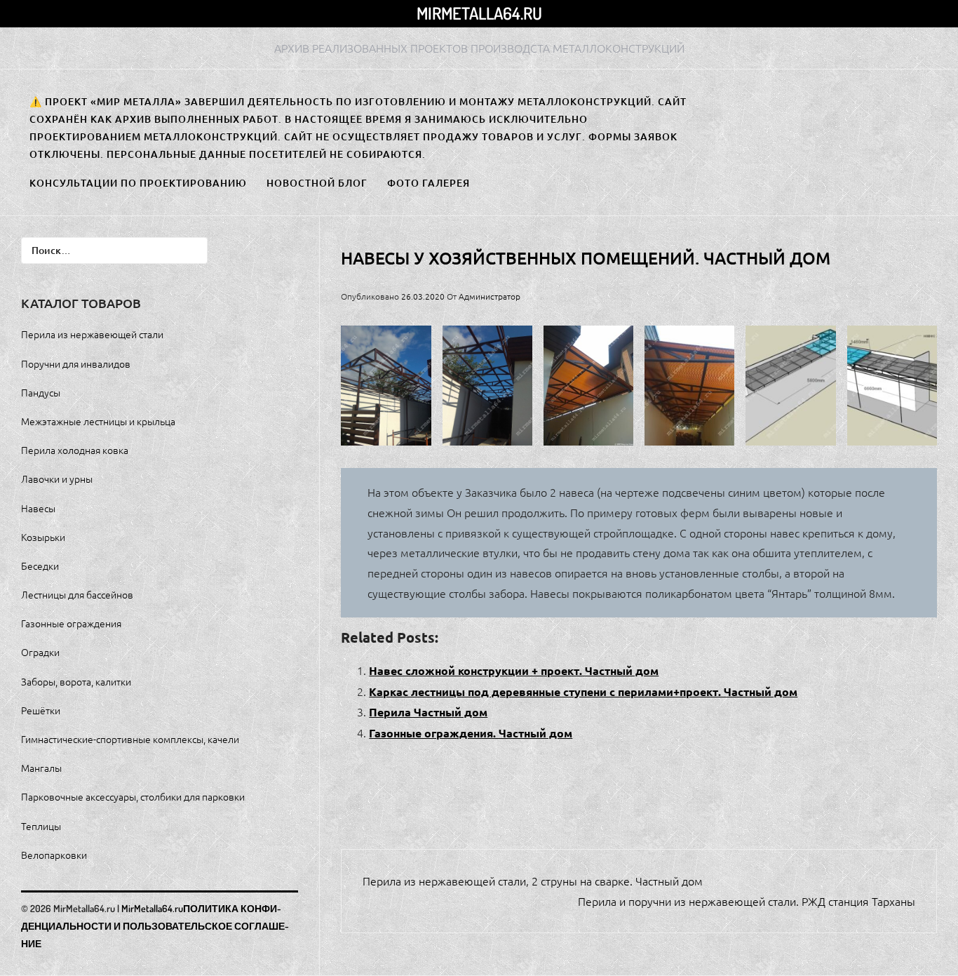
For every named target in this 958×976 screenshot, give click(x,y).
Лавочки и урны (57, 479)
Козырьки (43, 537)
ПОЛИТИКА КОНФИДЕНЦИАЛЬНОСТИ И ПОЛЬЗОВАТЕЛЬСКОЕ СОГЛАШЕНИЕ (155, 925)
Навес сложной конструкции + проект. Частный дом (514, 670)
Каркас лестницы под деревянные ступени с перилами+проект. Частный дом (583, 691)
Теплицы (41, 826)
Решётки (40, 710)
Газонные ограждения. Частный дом (470, 733)
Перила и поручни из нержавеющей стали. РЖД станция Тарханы (746, 901)
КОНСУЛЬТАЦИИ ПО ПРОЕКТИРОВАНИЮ (138, 182)
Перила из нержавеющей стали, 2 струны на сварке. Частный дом (533, 880)
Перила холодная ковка (74, 450)
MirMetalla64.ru (479, 13)
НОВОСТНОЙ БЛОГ (317, 182)
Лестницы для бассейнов (77, 594)
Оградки (40, 652)
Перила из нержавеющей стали (92, 334)
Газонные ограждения (71, 623)
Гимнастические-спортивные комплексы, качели (130, 739)
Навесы (38, 508)
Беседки (40, 566)
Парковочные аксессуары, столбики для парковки (133, 796)
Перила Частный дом (428, 711)
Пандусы (40, 392)
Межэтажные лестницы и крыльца (98, 421)
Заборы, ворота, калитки (76, 681)
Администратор (489, 296)
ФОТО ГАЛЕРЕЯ (428, 182)
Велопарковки (54, 855)
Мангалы (41, 768)
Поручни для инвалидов (75, 363)
